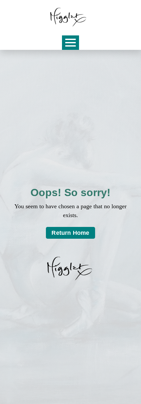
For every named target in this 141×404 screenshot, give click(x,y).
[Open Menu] (70, 42)
